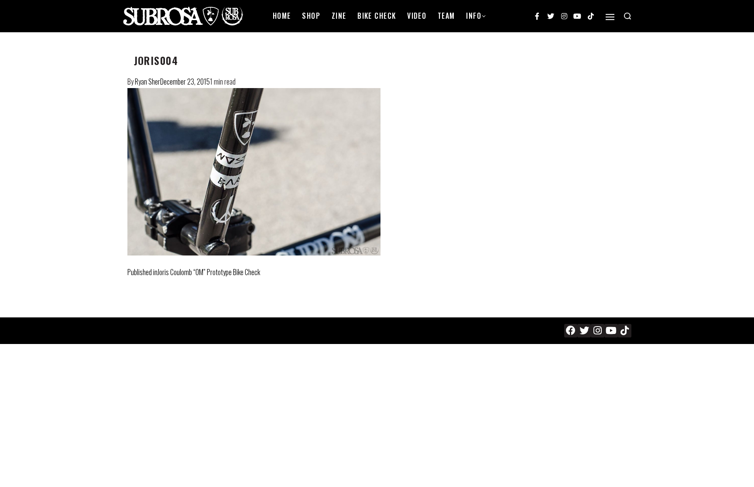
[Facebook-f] (537, 16)
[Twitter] (550, 16)
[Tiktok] (590, 16)
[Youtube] (577, 16)
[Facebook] (571, 330)
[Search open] (627, 16)
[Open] (610, 17)
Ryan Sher (147, 81)
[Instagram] (564, 16)
